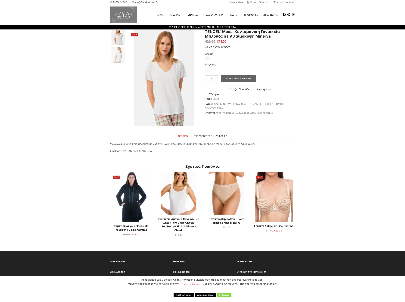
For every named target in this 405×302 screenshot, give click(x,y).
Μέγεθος (210, 64)
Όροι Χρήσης (117, 271)
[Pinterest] (288, 15)
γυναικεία (243, 112)
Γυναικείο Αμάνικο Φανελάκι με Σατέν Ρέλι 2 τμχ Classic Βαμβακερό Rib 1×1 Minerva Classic (178, 225)
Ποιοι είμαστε (181, 271)
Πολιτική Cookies (190, 284)
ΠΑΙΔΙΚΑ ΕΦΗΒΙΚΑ (214, 14)
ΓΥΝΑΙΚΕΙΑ (192, 14)
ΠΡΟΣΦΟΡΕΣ (251, 14)
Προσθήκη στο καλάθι (239, 78)
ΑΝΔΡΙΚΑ (175, 14)
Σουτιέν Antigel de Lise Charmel (274, 226)
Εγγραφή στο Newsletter (251, 271)
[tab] (184, 136)
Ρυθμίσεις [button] (224, 295)
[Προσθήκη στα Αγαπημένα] (125, 198)
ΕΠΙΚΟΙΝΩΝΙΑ (270, 14)
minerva (220, 112)
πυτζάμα (268, 112)
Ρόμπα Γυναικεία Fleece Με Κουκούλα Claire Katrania (131, 228)
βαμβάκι (231, 112)
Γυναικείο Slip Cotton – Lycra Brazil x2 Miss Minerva (226, 221)
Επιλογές (131, 198)
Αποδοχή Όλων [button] (183, 295)
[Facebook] (284, 15)
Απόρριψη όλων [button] (205, 295)
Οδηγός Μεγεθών (219, 46)
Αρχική (161, 14)
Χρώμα (209, 53)
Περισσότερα (229, 27)
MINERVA (225, 104)
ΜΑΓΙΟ (233, 14)
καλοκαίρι (256, 112)
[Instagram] (293, 15)
